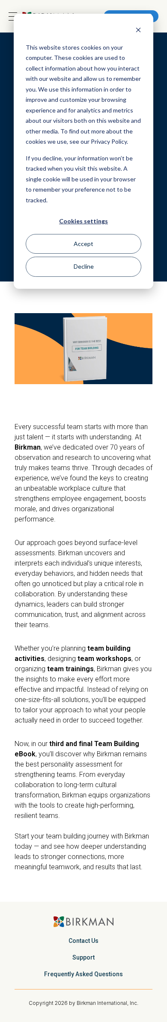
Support (83, 957)
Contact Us (83, 940)
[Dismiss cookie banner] (138, 31)
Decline (84, 266)
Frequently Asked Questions (83, 974)
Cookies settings (83, 221)
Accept (83, 243)
